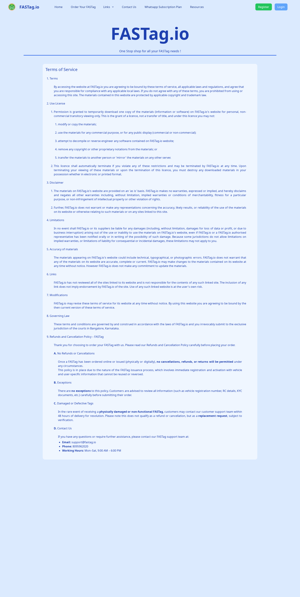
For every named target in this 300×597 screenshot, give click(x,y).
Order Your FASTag (83, 7)
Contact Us (129, 7)
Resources (197, 7)
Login (281, 7)
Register (263, 7)
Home (58, 7)
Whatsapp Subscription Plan (163, 7)
